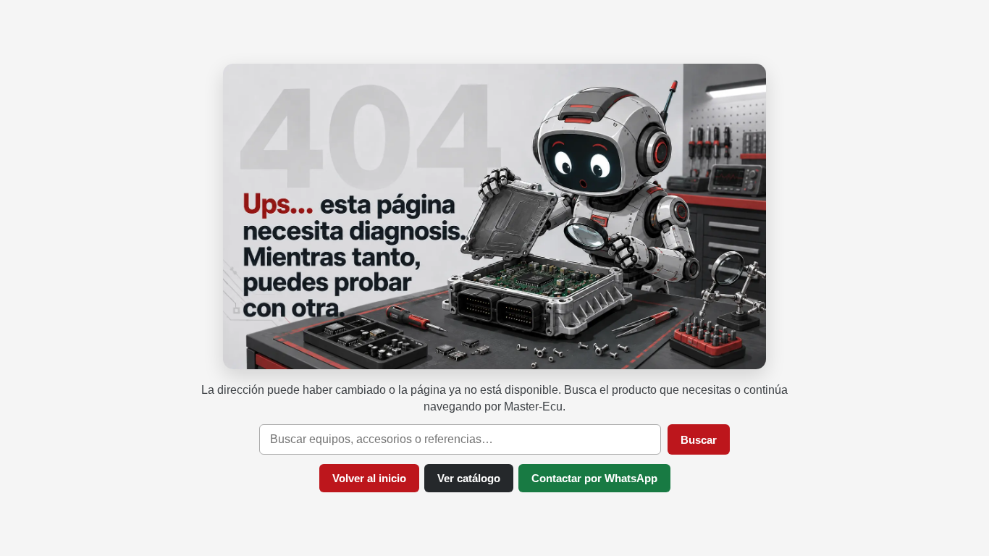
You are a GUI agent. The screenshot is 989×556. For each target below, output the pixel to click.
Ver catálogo (468, 478)
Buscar (699, 440)
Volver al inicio (369, 478)
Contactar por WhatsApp (594, 478)
